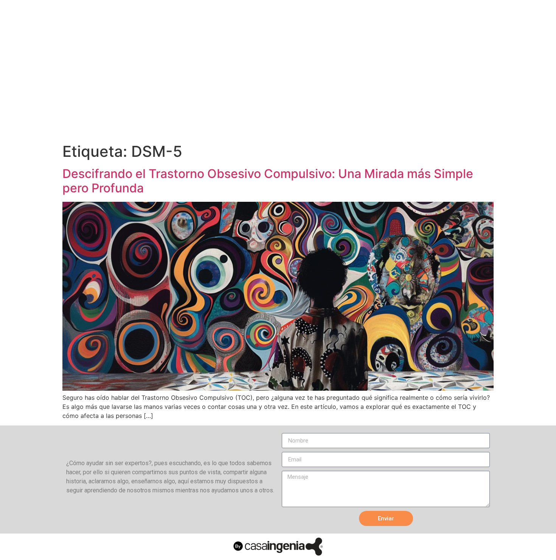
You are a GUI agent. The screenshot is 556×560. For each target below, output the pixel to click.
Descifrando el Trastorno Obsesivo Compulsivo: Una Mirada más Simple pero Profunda (267, 180)
